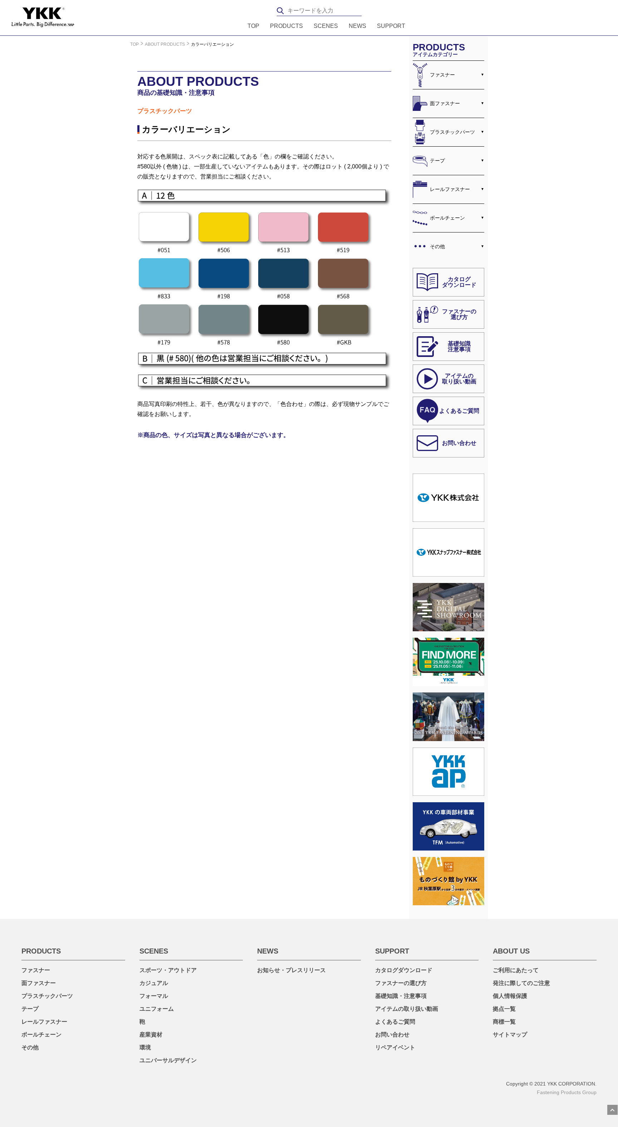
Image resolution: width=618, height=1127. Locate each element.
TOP (253, 26)
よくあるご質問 (395, 1022)
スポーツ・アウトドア (168, 970)
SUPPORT (391, 26)
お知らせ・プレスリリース (291, 970)
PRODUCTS (286, 26)
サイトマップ (510, 1035)
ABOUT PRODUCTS (165, 44)
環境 (145, 1047)
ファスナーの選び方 (401, 983)
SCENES (326, 26)
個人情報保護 (510, 996)
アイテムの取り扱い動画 (406, 1009)
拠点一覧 (504, 1009)
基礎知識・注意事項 (401, 996)
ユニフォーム (156, 1009)
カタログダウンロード (403, 970)
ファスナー (442, 75)
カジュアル (153, 983)
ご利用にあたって (516, 970)
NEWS (357, 26)
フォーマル (153, 996)
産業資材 (150, 1035)
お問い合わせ (392, 1035)
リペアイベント (395, 1047)
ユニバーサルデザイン (168, 1060)
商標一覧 (504, 1022)
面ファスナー (445, 103)
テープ (437, 160)
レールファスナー (450, 189)
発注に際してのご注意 (521, 983)
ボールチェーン (447, 218)
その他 (437, 246)
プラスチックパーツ (452, 132)
